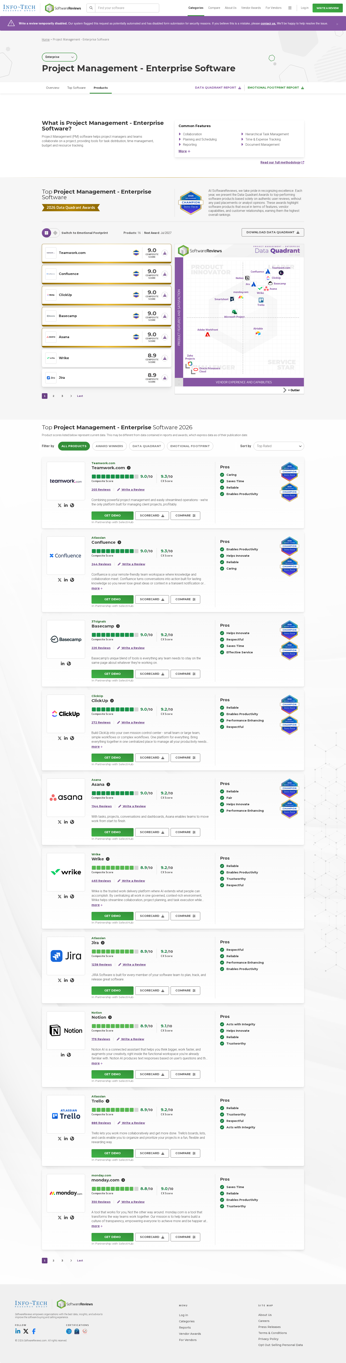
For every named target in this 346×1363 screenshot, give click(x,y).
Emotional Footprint (190, 446)
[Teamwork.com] (51, 252)
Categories (195, 7)
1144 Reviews (102, 806)
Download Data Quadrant (270, 232)
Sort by (245, 446)
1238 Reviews (102, 964)
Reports (185, 1327)
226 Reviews (101, 648)
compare (183, 515)
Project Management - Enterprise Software (81, 39)
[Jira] (51, 377)
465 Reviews (101, 881)
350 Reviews (101, 1202)
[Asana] (51, 336)
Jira (62, 378)
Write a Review (328, 8)
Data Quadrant (147, 446)
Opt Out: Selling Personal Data (280, 1345)
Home (46, 39)
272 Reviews (101, 722)
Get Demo (112, 515)
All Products (73, 446)
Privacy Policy (268, 1339)
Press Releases (269, 1327)
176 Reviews (101, 1039)
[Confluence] (51, 273)
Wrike (64, 358)
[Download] (165, 253)
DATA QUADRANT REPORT (215, 87)
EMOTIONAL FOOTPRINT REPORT (273, 87)
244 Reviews (101, 564)
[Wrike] (51, 358)
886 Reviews (101, 1123)
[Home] (63, 8)
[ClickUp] (51, 294)
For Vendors (274, 7)
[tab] (46, 232)
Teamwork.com (72, 253)
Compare (214, 7)
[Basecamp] (51, 315)
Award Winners (109, 446)
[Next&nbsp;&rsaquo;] (71, 396)
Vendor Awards (251, 7)
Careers (264, 1321)
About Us (230, 7)
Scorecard (149, 515)
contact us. (268, 23)
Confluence (69, 274)
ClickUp (65, 295)
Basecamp (68, 316)
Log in (183, 1315)
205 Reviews (101, 489)
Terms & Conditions (272, 1333)
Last (80, 395)
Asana (64, 337)
